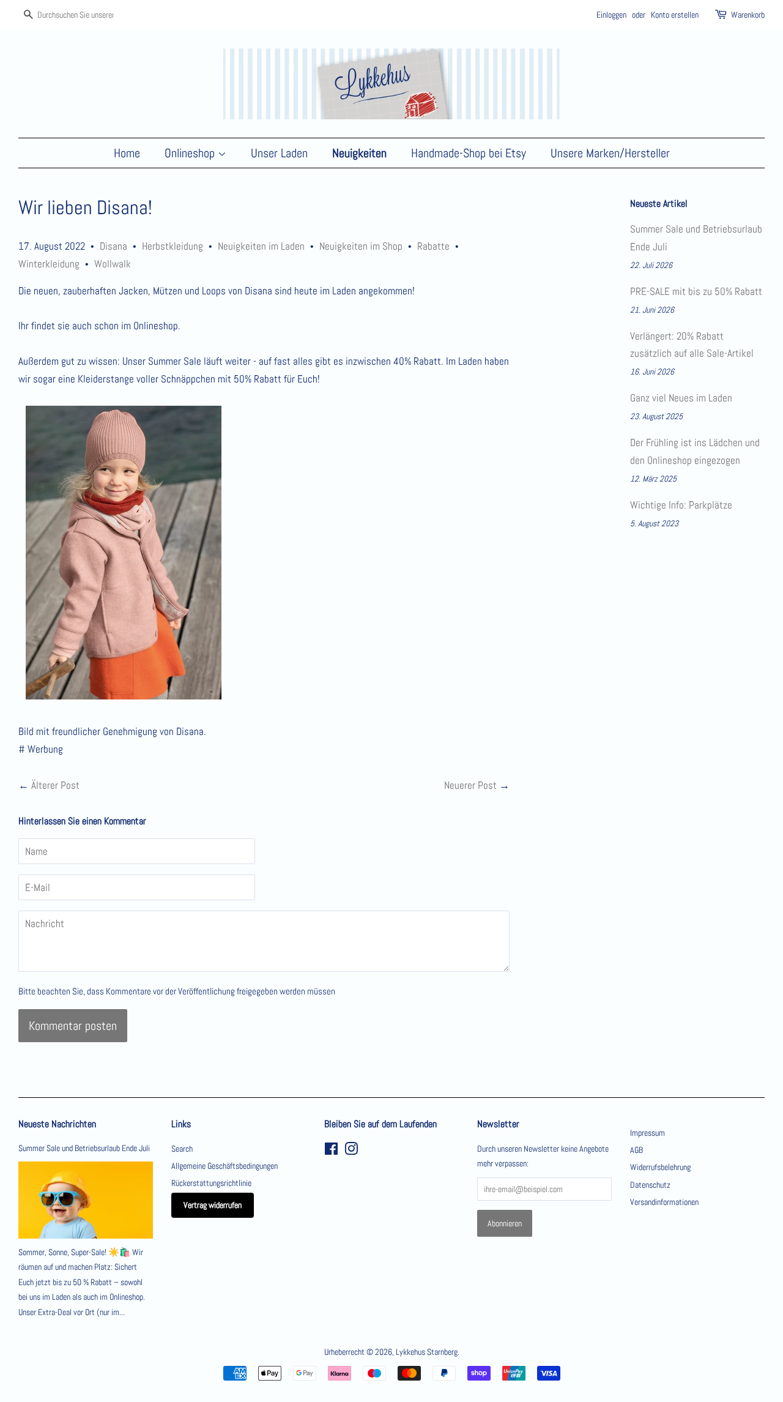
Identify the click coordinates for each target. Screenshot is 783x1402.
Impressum (647, 1132)
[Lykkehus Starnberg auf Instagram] (351, 1151)
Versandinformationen (664, 1201)
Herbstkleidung (172, 246)
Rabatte (433, 246)
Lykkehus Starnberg (427, 1351)
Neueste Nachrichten (57, 1123)
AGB (636, 1149)
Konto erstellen (675, 14)
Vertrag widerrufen (213, 1204)
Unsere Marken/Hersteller (610, 153)
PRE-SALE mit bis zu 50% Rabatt (696, 291)
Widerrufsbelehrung (660, 1167)
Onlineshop (191, 153)
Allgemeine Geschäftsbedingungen (224, 1165)
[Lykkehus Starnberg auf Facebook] (331, 1151)
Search (182, 1148)
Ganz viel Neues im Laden (681, 398)
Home (127, 153)
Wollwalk (112, 263)
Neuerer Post (470, 785)
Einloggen (611, 14)
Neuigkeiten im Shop (361, 246)
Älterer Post (55, 785)
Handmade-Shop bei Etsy (468, 153)
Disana (113, 246)
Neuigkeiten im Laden (261, 246)
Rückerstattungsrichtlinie (211, 1182)
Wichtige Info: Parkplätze (681, 505)
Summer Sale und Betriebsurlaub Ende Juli (84, 1148)
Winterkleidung (49, 263)
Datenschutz (650, 1184)
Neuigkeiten (359, 153)
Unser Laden (279, 153)
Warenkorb (748, 14)
